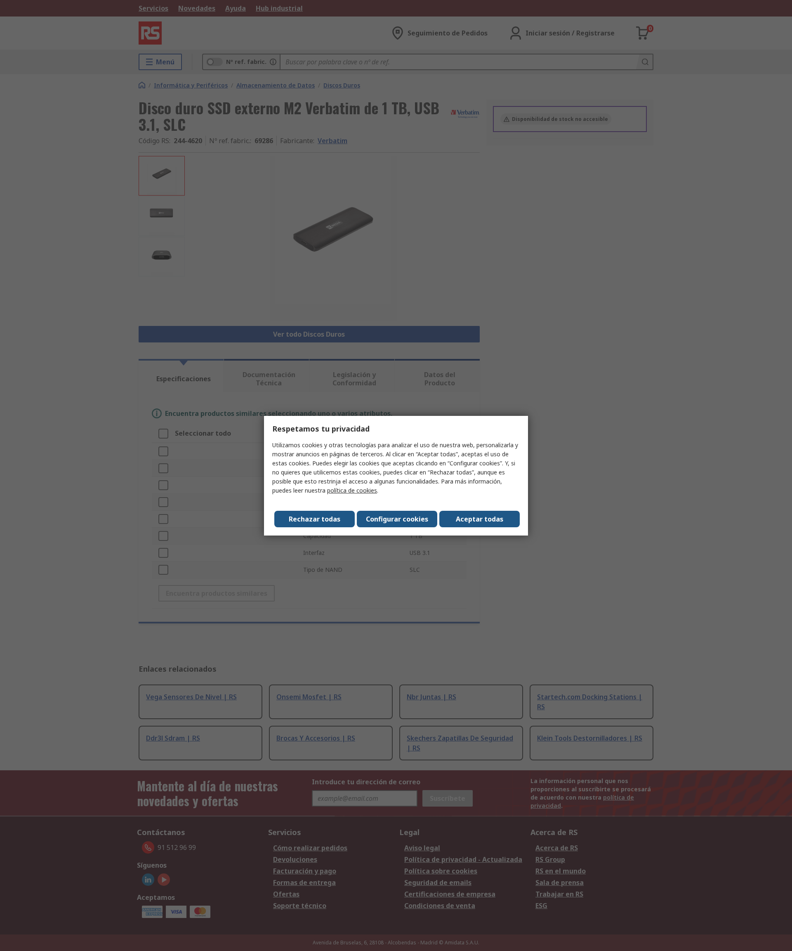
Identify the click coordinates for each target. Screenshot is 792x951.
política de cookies (352, 490)
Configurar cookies (397, 519)
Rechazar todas (314, 519)
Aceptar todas (479, 519)
